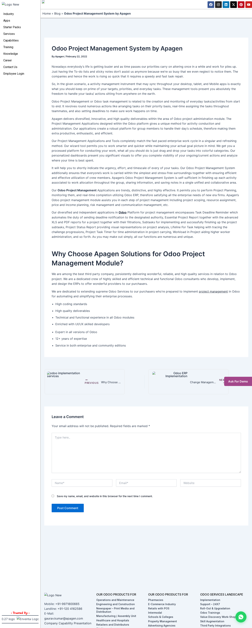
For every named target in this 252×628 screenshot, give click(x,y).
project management (213, 291)
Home (46, 13)
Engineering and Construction (115, 604)
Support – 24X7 (210, 604)
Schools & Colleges (160, 616)
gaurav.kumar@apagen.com (63, 618)
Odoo (123, 212)
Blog (57, 13)
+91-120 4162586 (70, 608)
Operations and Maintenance (115, 599)
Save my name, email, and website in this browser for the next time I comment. (105, 496)
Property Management (162, 621)
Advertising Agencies (161, 625)
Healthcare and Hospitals (112, 620)
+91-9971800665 (67, 604)
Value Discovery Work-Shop (218, 616)
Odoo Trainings (210, 612)
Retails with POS (158, 608)
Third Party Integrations (215, 625)
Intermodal (155, 612)
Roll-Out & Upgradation (215, 608)
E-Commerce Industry (162, 604)
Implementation (210, 599)
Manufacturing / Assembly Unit (116, 615)
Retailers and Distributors (112, 624)
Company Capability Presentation (67, 623)
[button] (240, 616)
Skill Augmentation (212, 621)
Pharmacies (155, 599)
